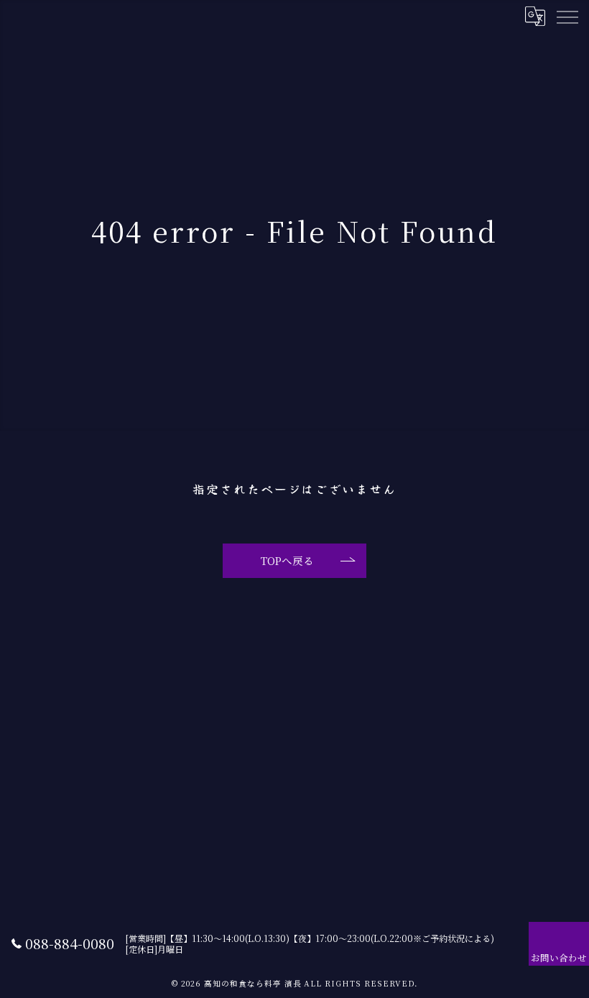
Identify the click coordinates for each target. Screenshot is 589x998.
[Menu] (566, 16)
